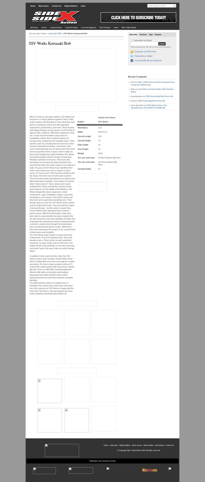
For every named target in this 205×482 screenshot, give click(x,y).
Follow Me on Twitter (143, 56)
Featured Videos (71, 27)
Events (44, 27)
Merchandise (149, 445)
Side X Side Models (128, 27)
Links (83, 6)
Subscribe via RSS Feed (145, 52)
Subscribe (133, 34)
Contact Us (56, 6)
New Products (105, 27)
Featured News (56, 27)
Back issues (44, 6)
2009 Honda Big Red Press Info (159, 96)
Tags (151, 34)
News (116, 27)
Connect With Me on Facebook (148, 60)
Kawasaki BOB (54, 33)
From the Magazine (88, 27)
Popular (158, 34)
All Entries (34, 27)
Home (32, 6)
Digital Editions (71, 6)
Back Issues (137, 445)
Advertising (159, 445)
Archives (143, 34)
